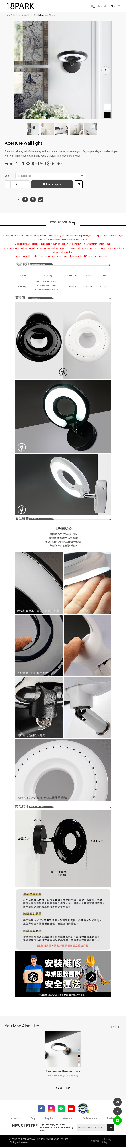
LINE (33, 199)
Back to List (64, 1087)
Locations (15, 1118)
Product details (60, 222)
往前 (108, 1027)
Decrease (8, 184)
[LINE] (61, 1108)
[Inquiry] (117, 1111)
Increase (26, 184)
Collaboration (89, 1118)
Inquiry (49, 1118)
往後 (118, 1027)
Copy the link (40, 199)
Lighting (17, 15)
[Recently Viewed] (117, 1102)
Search (105, 6)
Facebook (25, 199)
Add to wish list (79, 184)
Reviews (111, 1118)
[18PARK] (20, 6)
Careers (67, 1118)
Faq (33, 1118)
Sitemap (95, 1141)
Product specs (24, 176)
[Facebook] (41, 1108)
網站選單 (119, 6)
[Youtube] (71, 1108)
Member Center (100, 6)
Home (7, 15)
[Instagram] (51, 1108)
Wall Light (28, 15)
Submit (110, 1127)
